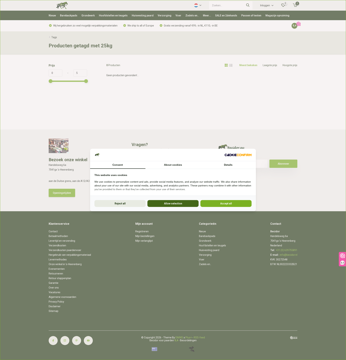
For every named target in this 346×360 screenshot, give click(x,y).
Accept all (226, 203)
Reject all (120, 203)
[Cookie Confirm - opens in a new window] (238, 154)
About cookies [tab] (173, 164)
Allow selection (173, 203)
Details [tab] (228, 164)
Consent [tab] (117, 164)
